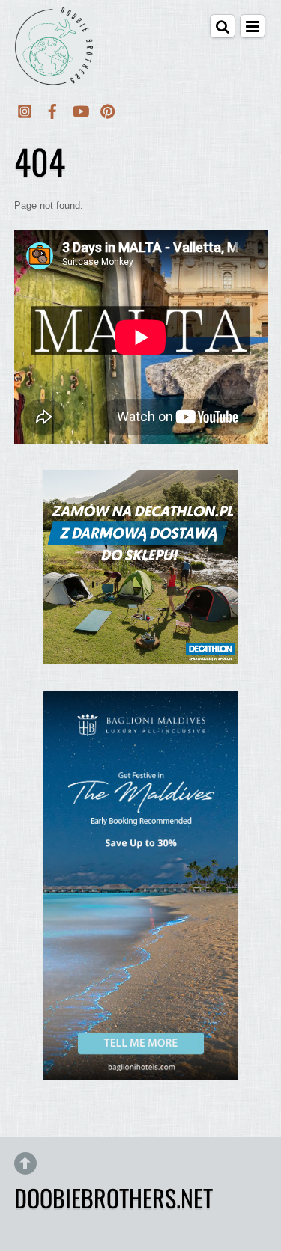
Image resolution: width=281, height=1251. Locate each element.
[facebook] (52, 108)
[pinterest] (107, 108)
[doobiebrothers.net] (53, 76)
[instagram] (24, 108)
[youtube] (80, 108)
